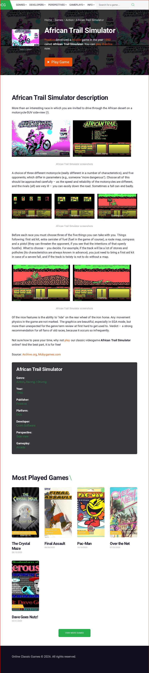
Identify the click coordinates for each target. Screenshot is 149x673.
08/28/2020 (50, 547)
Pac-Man (84, 543)
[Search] (133, 5)
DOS (19, 414)
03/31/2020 (17, 621)
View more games (74, 633)
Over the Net (120, 543)
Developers (36, 4)
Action (70, 20)
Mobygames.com (49, 354)
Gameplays (76, 4)
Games (59, 20)
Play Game (60, 62)
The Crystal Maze (21, 546)
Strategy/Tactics (22, 533)
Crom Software (25, 425)
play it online (104, 44)
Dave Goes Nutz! (25, 617)
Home (48, 20)
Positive (50, 39)
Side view (22, 436)
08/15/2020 (17, 552)
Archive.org (29, 354)
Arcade (76, 39)
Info (90, 4)
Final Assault (55, 543)
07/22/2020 (115, 547)
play (67, 340)
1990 (107, 39)
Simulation (51, 530)
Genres (20, 4)
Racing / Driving (36, 382)
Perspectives (56, 4)
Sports (49, 533)
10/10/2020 (82, 547)
